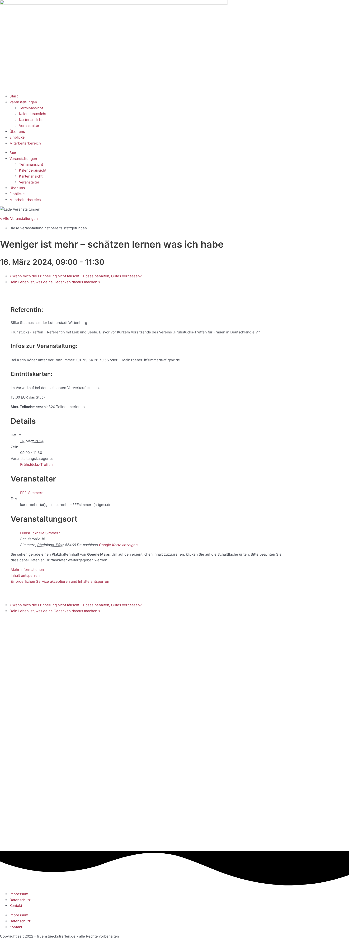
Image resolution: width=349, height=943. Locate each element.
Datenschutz (20, 900)
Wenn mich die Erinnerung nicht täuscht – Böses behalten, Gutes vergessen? (75, 276)
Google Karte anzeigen (118, 545)
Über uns (17, 131)
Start (13, 96)
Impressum (18, 894)
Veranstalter (29, 125)
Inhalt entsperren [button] (25, 575)
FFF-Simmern (31, 493)
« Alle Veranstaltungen (19, 218)
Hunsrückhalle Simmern (40, 533)
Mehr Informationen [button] (27, 569)
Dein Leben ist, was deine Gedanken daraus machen (54, 282)
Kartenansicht (30, 119)
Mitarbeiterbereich (25, 143)
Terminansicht (31, 108)
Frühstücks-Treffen (36, 464)
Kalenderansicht (32, 113)
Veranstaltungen (23, 102)
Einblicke (17, 137)
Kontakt (15, 905)
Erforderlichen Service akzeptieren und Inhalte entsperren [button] (60, 581)
